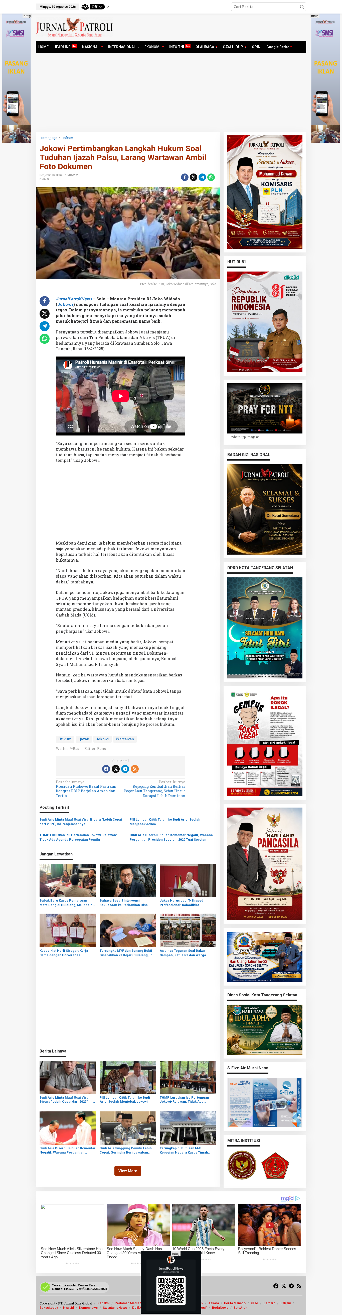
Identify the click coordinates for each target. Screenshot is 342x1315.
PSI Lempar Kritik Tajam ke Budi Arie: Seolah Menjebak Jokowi (165, 822)
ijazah (83, 739)
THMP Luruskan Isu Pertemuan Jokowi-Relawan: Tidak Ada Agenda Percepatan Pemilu (78, 837)
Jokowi (65, 304)
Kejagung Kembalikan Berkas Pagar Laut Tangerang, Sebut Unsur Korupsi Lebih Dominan (154, 789)
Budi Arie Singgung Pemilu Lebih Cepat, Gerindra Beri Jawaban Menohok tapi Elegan (126, 1150)
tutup (27, 16)
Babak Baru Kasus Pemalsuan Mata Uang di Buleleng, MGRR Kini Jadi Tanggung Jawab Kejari (66, 903)
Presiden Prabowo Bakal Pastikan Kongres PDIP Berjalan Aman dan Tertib (86, 789)
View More (127, 1171)
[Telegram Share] (202, 177)
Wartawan (125, 739)
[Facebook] (106, 769)
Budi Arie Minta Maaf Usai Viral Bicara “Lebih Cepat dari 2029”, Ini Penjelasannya (81, 822)
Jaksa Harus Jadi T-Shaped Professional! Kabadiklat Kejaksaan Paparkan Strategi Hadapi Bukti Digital (183, 903)
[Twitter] (116, 769)
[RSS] (135, 769)
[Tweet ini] (193, 177)
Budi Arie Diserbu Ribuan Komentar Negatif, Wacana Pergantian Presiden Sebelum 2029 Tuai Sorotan (171, 837)
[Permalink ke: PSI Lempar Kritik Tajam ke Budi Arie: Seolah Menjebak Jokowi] (128, 1077)
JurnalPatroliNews (74, 298)
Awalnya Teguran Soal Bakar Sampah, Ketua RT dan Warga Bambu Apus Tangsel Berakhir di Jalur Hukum (186, 953)
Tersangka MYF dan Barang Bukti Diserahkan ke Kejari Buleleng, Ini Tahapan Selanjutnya (126, 953)
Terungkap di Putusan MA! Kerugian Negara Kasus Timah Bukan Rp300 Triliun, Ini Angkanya (186, 1150)
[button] (302, 7)
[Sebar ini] (185, 177)
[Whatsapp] (211, 177)
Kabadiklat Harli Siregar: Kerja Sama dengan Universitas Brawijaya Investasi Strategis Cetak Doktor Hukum (67, 953)
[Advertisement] (171, 94)
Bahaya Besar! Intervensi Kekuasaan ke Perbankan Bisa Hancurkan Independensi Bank (124, 903)
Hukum (44, 179)
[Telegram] (125, 769)
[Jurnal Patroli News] (74, 27)
